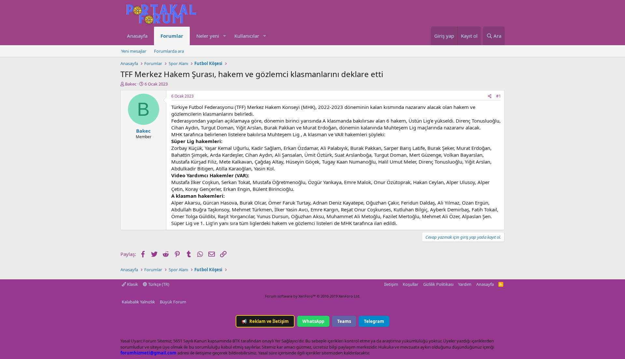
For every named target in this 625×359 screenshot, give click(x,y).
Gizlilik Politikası (438, 284)
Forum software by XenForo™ (312, 296)
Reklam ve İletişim (265, 321)
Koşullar (410, 284)
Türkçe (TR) (158, 284)
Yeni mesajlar (133, 51)
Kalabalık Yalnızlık (138, 302)
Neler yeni (207, 36)
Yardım (464, 284)
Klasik (132, 284)
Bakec (130, 84)
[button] (224, 36)
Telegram (374, 321)
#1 (498, 96)
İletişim (391, 284)
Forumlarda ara (169, 51)
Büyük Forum (173, 302)
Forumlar (171, 36)
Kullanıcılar (246, 36)
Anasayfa (137, 36)
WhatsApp (313, 321)
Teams (344, 321)
